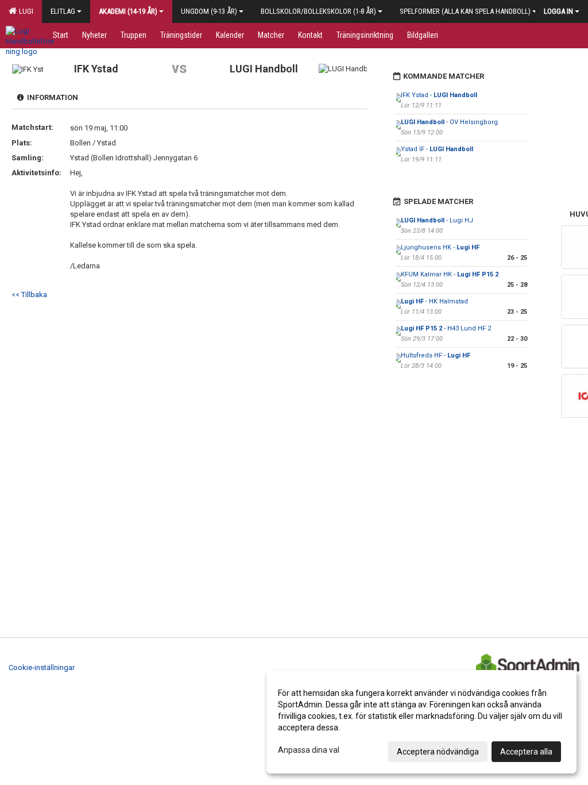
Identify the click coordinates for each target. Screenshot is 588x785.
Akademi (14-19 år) (128, 11)
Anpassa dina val (308, 750)
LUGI (24, 11)
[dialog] (421, 722)
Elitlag (63, 11)
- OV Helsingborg (449, 122)
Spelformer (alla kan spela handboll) (465, 11)
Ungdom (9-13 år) (209, 11)
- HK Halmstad (434, 301)
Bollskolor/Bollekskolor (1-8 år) (318, 11)
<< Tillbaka (29, 294)
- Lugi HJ (437, 220)
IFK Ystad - (439, 95)
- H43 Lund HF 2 (446, 328)
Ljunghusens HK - (440, 247)
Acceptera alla (526, 751)
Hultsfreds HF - (435, 355)
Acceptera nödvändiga (438, 751)
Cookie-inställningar (42, 667)
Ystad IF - (437, 149)
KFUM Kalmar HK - (449, 274)
